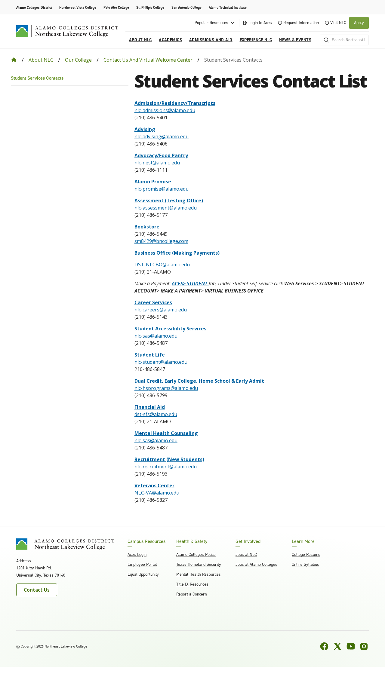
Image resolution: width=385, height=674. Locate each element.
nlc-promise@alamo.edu (161, 188)
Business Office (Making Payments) (177, 253)
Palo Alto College (116, 7)
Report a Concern (191, 594)
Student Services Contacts (37, 78)
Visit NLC (338, 23)
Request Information (301, 23)
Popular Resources (211, 23)
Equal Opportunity (143, 574)
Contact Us (37, 590)
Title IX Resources (192, 584)
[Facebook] (324, 646)
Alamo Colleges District (34, 7)
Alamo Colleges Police (196, 554)
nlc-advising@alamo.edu (161, 136)
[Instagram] (364, 646)
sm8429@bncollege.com (161, 241)
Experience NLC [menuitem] (256, 40)
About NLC (41, 60)
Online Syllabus (305, 564)
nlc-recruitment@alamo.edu (165, 466)
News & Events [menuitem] (295, 40)
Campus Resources (146, 541)
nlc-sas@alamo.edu (155, 335)
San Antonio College (186, 7)
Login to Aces (260, 23)
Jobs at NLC (246, 554)
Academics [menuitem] (170, 40)
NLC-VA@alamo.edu (156, 492)
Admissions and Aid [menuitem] (211, 40)
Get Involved (248, 541)
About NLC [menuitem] (140, 40)
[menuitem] (69, 78)
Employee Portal (142, 564)
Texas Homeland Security (198, 564)
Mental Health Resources (198, 574)
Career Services (153, 302)
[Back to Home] (14, 59)
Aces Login (137, 554)
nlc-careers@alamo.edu (160, 309)
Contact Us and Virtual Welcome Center (147, 60)
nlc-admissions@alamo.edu (164, 110)
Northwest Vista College (77, 7)
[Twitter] (337, 646)
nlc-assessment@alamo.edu (165, 207)
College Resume (306, 554)
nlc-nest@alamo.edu (157, 162)
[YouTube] (351, 646)
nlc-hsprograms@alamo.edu (166, 388)
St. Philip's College (150, 7)
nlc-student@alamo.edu (160, 362)
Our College (78, 60)
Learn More (303, 541)
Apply (359, 23)
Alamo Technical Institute (228, 7)
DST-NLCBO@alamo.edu (162, 264)
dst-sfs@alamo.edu (155, 414)
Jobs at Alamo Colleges (256, 564)
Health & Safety (191, 541)
